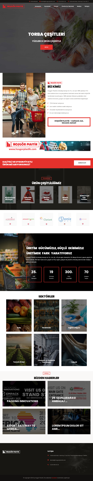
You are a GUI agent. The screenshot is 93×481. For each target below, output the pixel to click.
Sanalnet (54, 478)
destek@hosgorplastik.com (48, 1)
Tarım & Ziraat (19, 362)
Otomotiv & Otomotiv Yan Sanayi (46, 361)
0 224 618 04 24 (62, 1)
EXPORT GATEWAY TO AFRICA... (21, 427)
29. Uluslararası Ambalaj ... (64, 399)
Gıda (19, 328)
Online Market (34, 1)
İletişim (87, 6)
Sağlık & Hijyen (74, 328)
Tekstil (74, 362)
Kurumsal (47, 6)
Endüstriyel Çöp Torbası (47, 197)
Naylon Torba (9, 198)
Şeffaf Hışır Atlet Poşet (84, 196)
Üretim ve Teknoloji (68, 6)
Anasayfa (38, 6)
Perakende (46, 328)
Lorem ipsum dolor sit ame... (68, 427)
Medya (79, 6)
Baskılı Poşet (28, 198)
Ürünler (56, 6)
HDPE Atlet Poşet (65, 197)
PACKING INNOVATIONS (22, 401)
